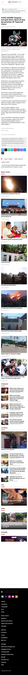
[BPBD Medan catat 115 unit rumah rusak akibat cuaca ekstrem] (14, 440)
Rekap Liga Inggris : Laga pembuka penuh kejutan (12, 578)
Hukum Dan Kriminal (7, 623)
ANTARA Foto (5, 659)
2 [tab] (12, 506)
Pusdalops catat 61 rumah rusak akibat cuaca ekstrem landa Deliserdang (13, 330)
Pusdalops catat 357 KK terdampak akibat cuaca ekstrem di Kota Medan (16, 414)
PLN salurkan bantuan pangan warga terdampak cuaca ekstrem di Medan (16, 421)
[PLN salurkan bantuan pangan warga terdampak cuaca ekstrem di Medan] (4, 422)
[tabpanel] (14, 497)
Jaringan (3, 644)
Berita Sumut (12, 9)
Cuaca (3, 635)
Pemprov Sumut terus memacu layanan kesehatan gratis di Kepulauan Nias (13, 238)
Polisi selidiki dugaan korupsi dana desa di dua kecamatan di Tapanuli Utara (13, 11)
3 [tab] (14, 506)
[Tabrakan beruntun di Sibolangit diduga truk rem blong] (4, 479)
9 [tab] (22, 530)
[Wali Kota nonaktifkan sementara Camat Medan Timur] (4, 463)
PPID (2, 665)
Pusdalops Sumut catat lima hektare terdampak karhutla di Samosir (12, 192)
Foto (2, 485)
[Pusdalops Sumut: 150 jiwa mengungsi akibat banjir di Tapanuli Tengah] (14, 344)
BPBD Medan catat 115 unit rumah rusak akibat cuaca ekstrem (13, 448)
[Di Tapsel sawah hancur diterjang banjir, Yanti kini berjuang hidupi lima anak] (4, 456)
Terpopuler (4, 384)
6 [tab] (15, 530)
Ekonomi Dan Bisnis (6, 621)
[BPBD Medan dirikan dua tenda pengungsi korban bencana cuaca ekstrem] (4, 390)
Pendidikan (4, 637)
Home (5, 9)
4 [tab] (16, 506)
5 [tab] (18, 506)
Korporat (3, 662)
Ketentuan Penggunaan (8, 646)
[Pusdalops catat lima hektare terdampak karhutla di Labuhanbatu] (14, 275)
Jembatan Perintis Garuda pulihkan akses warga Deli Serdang (12, 524)
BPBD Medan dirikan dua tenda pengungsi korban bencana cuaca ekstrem (16, 390)
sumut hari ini (18, 159)
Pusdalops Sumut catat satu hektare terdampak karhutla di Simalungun (12, 307)
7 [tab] (17, 530)
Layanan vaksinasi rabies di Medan (13, 501)
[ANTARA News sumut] (15, 2)
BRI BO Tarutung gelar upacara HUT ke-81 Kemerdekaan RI (13, 215)
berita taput (6, 162)
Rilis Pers (3, 640)
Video (3, 508)
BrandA (3, 657)
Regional (3, 618)
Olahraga (3, 626)
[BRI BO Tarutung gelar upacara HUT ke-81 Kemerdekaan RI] (14, 207)
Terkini (3, 601)
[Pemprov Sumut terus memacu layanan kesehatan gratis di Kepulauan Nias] (14, 230)
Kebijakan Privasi (6, 649)
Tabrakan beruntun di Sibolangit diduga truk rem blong (17, 478)
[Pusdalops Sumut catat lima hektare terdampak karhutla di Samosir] (14, 184)
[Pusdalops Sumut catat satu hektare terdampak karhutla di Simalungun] (14, 298)
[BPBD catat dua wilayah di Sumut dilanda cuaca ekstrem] (14, 253)
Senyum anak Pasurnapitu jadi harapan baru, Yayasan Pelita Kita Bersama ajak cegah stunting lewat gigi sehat (13, 376)
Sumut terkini (8, 159)
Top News (4, 428)
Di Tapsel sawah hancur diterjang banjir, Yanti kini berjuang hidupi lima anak (16, 455)
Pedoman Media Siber (7, 654)
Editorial (3, 630)
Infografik (4, 532)
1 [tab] (9, 506)
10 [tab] (24, 530)
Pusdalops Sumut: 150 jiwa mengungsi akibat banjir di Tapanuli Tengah (12, 353)
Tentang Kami (5, 652)
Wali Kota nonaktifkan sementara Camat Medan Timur (16, 462)
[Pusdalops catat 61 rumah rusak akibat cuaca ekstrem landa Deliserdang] (14, 321)
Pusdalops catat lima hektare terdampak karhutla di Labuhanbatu (13, 284)
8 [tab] (19, 530)
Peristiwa (3, 632)
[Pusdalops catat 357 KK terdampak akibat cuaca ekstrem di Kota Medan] (4, 414)
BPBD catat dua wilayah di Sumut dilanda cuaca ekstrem (13, 261)
